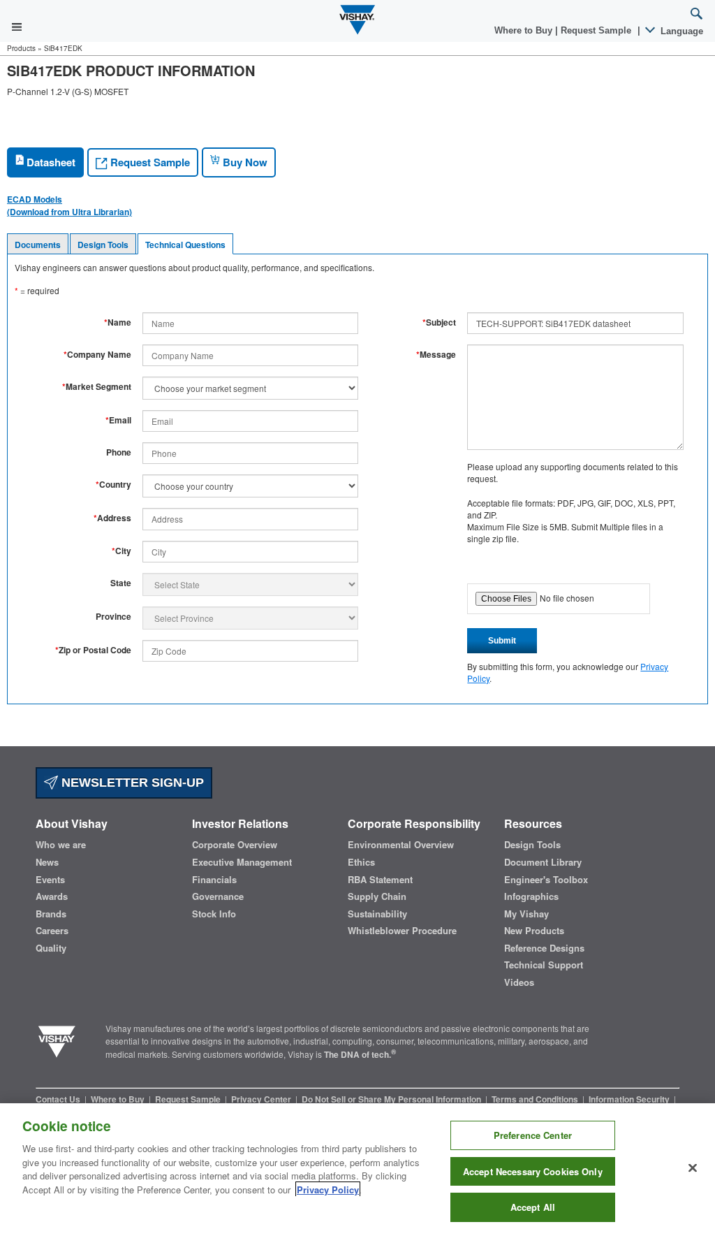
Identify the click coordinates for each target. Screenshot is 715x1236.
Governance (218, 896)
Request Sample (149, 162)
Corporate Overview (234, 844)
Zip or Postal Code (93, 650)
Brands (51, 914)
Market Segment (96, 387)
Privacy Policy (328, 1189)
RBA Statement (380, 879)
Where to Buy (524, 30)
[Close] (692, 1168)
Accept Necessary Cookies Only (533, 1171)
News (47, 862)
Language (680, 31)
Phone (118, 452)
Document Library (543, 862)
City (121, 551)
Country (113, 484)
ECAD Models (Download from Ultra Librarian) (69, 205)
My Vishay (526, 914)
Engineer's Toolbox (546, 879)
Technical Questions (185, 244)
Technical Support (543, 965)
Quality (51, 948)
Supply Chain (377, 896)
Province (113, 617)
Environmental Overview (401, 844)
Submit (502, 641)
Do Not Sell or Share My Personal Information (392, 1099)
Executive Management (242, 862)
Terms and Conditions (536, 1099)
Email (118, 420)
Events (50, 879)
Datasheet (49, 162)
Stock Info (214, 914)
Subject (439, 322)
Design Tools (103, 244)
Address (112, 518)
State (120, 583)
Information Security (630, 1099)
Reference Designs (544, 948)
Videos (519, 982)
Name (117, 322)
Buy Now (243, 162)
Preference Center (533, 1135)
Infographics (531, 896)
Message (436, 355)
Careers (52, 930)
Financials (214, 879)
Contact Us (59, 1099)
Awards (52, 896)
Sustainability (377, 914)
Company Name (97, 355)
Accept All (532, 1207)
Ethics (361, 862)
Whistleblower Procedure (402, 930)
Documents (38, 244)
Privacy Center (262, 1099)
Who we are (61, 844)
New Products (534, 930)
